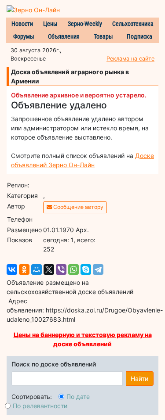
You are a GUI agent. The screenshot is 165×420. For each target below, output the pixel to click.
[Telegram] (98, 269)
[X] (49, 269)
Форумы (23, 36)
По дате (78, 396)
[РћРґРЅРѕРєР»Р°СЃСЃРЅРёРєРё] (24, 269)
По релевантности (40, 405)
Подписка (139, 36)
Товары (103, 36)
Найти (139, 378)
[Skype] (86, 269)
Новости (22, 23)
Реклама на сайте (130, 58)
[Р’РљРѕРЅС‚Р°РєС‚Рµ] (12, 269)
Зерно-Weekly (85, 23)
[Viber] (61, 269)
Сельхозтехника (133, 23)
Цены (50, 23)
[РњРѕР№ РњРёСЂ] (36, 269)
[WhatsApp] (73, 269)
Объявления (64, 36)
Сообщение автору (77, 207)
